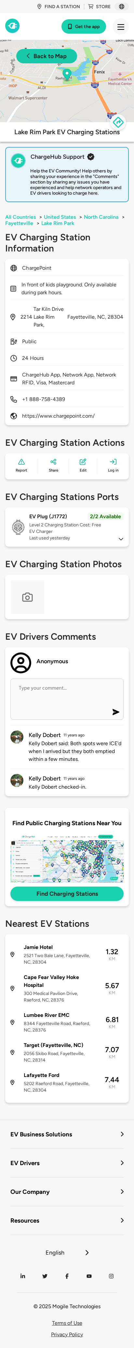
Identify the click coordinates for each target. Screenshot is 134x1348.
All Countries (20, 217)
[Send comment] (116, 712)
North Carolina (101, 217)
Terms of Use (67, 1323)
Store (103, 6)
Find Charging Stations (67, 893)
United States (60, 217)
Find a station (62, 6)
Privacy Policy (67, 1334)
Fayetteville (19, 223)
